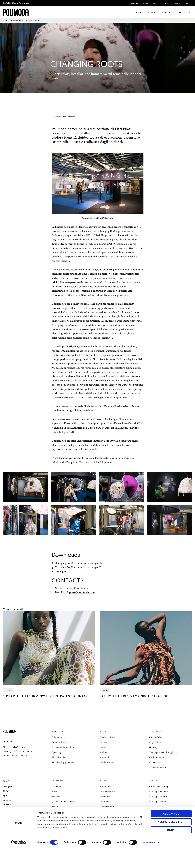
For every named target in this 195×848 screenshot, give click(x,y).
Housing (153, 747)
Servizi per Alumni (158, 797)
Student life (156, 731)
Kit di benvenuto (157, 757)
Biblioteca (105, 797)
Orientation (57, 737)
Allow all (171, 814)
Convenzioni (155, 762)
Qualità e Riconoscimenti (63, 802)
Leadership (57, 787)
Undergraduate (107, 737)
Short (103, 747)
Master (103, 742)
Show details (148, 842)
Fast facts (56, 797)
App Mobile (155, 742)
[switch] (82, 842)
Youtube (7, 800)
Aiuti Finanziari (59, 757)
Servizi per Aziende (158, 802)
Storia (54, 792)
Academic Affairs (108, 792)
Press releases (16, 20)
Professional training (158, 787)
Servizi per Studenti (158, 792)
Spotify (6, 796)
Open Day (56, 752)
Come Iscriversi (59, 742)
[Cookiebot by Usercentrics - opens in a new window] (18, 842)
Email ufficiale (155, 737)
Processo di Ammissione (63, 747)
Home (5, 20)
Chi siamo (57, 781)
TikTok (6, 791)
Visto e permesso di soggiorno (163, 752)
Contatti (105, 781)
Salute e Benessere (157, 767)
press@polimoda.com (82, 592)
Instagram (8, 787)
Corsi (103, 731)
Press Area (105, 802)
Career (153, 781)
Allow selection (171, 822)
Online (103, 752)
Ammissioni (58, 731)
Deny (171, 830)
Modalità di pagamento (63, 762)
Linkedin (7, 805)
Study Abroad (106, 762)
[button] (189, 3)
